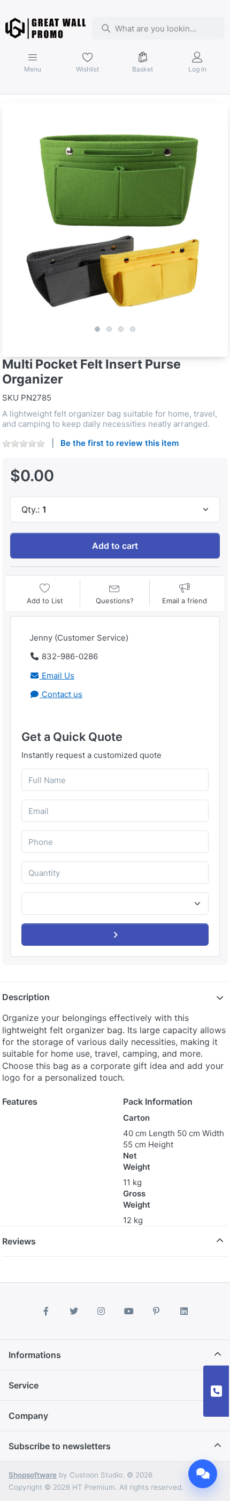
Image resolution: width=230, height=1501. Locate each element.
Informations (35, 1355)
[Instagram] (101, 1311)
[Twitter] (74, 1311)
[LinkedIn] (184, 1311)
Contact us (61, 694)
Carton (136, 1118)
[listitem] (115, 215)
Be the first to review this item (119, 443)
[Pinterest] (156, 1311)
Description (26, 997)
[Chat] (202, 1473)
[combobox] (158, 28)
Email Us (57, 675)
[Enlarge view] (115, 215)
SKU (10, 398)
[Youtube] (129, 1311)
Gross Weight (136, 1199)
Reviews (19, 1241)
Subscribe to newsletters (60, 1446)
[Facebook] (46, 1311)
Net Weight (136, 1161)
